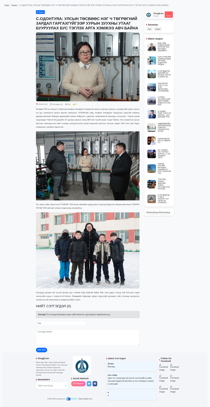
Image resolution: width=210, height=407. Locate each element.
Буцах (41, 12)
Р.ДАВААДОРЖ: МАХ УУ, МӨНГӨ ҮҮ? (164, 140)
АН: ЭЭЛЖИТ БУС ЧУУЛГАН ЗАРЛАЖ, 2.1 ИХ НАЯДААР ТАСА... (164, 154)
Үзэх (149, 29)
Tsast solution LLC (85, 399)
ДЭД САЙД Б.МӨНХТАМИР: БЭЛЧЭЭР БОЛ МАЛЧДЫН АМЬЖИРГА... (164, 47)
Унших (14, 5)
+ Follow (168, 14)
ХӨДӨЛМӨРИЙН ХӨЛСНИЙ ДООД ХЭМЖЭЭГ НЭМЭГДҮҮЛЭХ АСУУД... (164, 127)
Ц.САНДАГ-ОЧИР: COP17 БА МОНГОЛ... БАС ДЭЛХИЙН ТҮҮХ (164, 114)
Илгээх (42, 350)
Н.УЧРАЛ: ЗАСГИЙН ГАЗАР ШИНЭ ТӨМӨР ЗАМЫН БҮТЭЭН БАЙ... (164, 101)
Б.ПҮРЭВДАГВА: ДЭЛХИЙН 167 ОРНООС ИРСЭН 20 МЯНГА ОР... (164, 74)
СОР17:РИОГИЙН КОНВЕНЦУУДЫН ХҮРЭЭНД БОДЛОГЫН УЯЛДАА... (164, 60)
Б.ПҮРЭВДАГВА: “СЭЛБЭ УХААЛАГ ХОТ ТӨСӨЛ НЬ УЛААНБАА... (164, 199)
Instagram (79, 383)
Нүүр (6, 5)
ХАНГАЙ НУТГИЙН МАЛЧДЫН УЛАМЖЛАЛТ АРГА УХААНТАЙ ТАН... (164, 168)
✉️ (66, 386)
